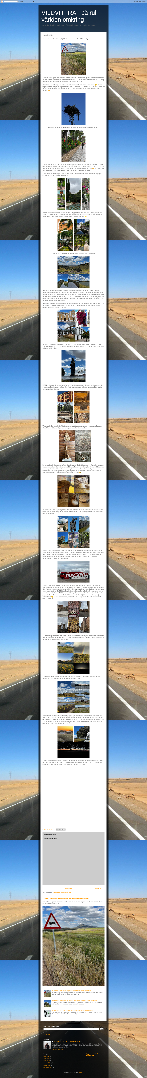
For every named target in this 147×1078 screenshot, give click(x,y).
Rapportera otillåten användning (92, 1054)
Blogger (80, 1072)
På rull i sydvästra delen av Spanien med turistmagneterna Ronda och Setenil (74, 1000)
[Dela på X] (61, 830)
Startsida (68, 889)
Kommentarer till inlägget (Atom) (61, 892)
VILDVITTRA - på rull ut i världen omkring (67, 1041)
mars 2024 (47, 1060)
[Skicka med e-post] (57, 830)
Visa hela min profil (57, 1049)
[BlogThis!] (59, 830)
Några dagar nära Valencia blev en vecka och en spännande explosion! (72, 1010)
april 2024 (46, 1058)
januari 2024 (47, 1065)
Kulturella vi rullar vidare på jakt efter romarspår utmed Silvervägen (65, 898)
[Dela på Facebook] (63, 830)
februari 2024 (47, 1063)
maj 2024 (46, 1056)
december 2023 (48, 1067)
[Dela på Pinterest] (65, 830)
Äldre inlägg (99, 889)
